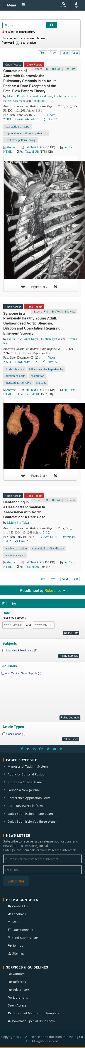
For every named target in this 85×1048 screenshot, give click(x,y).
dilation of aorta (15, 376)
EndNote (70, 69)
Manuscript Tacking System (28, 766)
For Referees (17, 982)
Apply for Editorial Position (27, 774)
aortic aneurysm (15, 555)
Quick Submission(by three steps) (32, 821)
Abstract (11, 147)
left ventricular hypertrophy (46, 369)
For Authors (16, 974)
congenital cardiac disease (48, 548)
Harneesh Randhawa (39, 96)
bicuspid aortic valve (18, 382)
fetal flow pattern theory (20, 140)
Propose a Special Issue (25, 782)
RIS (46, 69)
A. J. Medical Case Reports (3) (23, 673)
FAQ (14, 922)
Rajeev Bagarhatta (14, 100)
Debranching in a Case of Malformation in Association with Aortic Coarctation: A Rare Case (24, 509)
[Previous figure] (23, 286)
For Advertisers (19, 990)
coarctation (37, 376)
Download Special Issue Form (33, 1021)
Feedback (18, 914)
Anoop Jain (38, 100)
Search (63, 6)
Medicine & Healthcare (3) (21, 650)
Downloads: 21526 (26, 362)
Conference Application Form (29, 798)
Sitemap (17, 953)
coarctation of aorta (17, 126)
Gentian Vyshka (50, 339)
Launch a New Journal (24, 790)
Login (76, 6)
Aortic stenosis (14, 369)
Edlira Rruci (14, 339)
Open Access (17, 1005)
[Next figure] (55, 286)
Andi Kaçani (31, 339)
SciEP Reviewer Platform (25, 806)
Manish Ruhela (16, 96)
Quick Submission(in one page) (30, 813)
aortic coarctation (16, 548)
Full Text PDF (33, 147)
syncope (41, 382)
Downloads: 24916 (26, 119)
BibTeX (56, 69)
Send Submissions (25, 938)
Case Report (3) (15, 733)
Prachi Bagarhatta (65, 96)
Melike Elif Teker (18, 522)
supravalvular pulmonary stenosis (25, 133)
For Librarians (18, 997)
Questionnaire (23, 930)
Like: (51, 119)
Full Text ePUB (29, 151)
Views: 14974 (49, 537)
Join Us (17, 945)
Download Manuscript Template (35, 1013)
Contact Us (19, 906)
